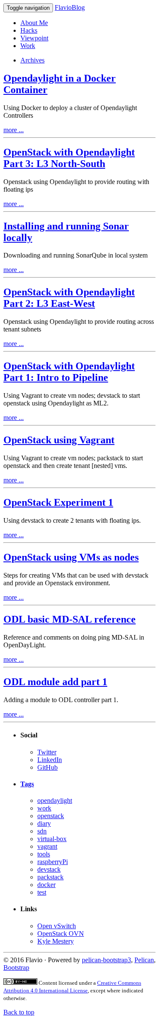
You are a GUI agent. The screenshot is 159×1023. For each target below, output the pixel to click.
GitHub (47, 767)
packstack (50, 877)
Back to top (18, 1012)
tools (43, 854)
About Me (34, 22)
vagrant (47, 846)
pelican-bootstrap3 (106, 959)
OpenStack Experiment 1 (58, 502)
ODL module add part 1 (55, 681)
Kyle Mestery (55, 941)
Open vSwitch (56, 925)
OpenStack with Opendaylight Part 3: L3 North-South (69, 158)
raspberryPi (52, 861)
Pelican (144, 959)
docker (46, 884)
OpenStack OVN (60, 933)
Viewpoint (34, 38)
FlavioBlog (70, 7)
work (44, 808)
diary (44, 823)
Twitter (46, 752)
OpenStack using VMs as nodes (71, 557)
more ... (13, 129)
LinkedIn (49, 759)
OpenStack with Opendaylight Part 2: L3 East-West (69, 297)
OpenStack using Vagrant (58, 439)
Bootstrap (16, 967)
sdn (42, 831)
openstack (50, 815)
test (41, 892)
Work (27, 45)
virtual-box (52, 838)
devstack (49, 869)
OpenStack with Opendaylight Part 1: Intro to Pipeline (69, 371)
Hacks (28, 30)
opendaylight (54, 800)
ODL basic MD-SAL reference (69, 619)
